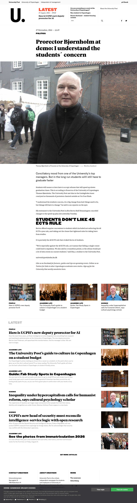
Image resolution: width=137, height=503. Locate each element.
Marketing (42, 499)
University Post (14, 2)
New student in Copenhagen (80, 13)
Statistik (32, 499)
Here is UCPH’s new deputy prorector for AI (51, 17)
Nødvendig (9, 499)
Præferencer (21, 499)
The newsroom (75, 478)
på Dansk (124, 2)
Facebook (47, 263)
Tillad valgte (100, 489)
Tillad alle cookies (122, 489)
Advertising (74, 481)
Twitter (39, 266)
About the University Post (109, 8)
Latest (48, 10)
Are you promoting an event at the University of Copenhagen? (82, 9)
